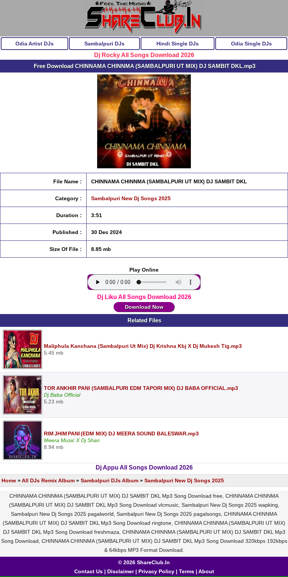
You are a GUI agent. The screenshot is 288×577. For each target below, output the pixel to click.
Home (9, 480)
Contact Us (88, 571)
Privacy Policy (156, 571)
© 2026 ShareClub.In (144, 562)
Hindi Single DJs (177, 44)
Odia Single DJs (251, 44)
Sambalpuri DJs (104, 44)
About (206, 571)
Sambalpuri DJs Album (109, 480)
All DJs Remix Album (48, 480)
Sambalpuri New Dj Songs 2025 (131, 198)
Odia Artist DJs (34, 44)
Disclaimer (120, 571)
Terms (186, 571)
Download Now (144, 307)
